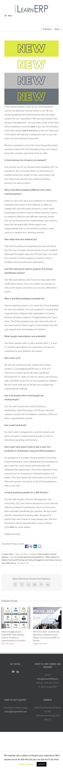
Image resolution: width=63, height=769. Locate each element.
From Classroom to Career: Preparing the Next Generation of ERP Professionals (47, 636)
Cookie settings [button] (26, 764)
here (12, 527)
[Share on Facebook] (26, 546)
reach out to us (30, 130)
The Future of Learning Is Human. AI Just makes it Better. (15, 634)
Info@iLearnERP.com (47, 678)
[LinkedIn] (18, 671)
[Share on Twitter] (31, 546)
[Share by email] (39, 546)
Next (57, 29)
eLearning (27, 557)
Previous (47, 29)
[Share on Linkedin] (35, 546)
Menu (10, 16)
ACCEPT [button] (41, 764)
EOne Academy (43, 554)
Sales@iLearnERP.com (15, 711)
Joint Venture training (53, 560)
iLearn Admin (9, 554)
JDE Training (19, 560)
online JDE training (8, 563)
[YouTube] (13, 671)
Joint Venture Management (35, 560)
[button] (3, 626)
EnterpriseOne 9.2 (38, 557)
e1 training (19, 557)
